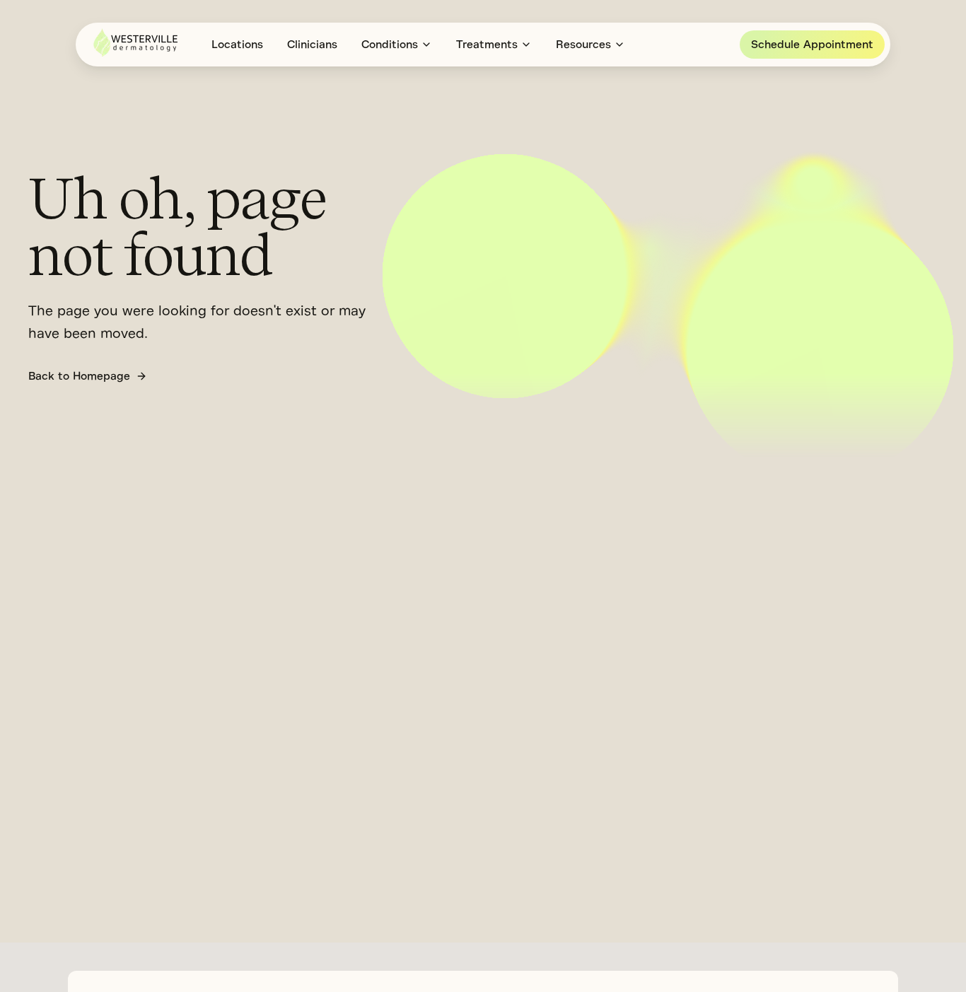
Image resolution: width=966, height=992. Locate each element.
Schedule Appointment (812, 44)
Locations (237, 44)
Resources (583, 44)
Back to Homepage (79, 376)
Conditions (389, 44)
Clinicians (312, 44)
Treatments (487, 44)
